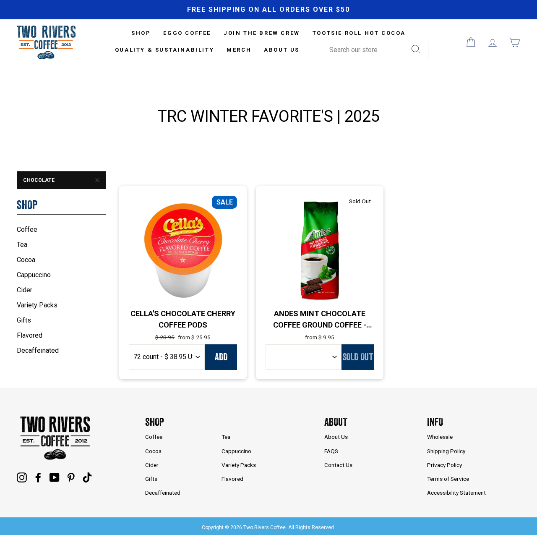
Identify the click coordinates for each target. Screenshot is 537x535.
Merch (239, 50)
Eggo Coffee (187, 33)
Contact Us (338, 465)
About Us (282, 50)
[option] (268, 9)
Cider (24, 290)
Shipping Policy (446, 451)
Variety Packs (37, 305)
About (335, 422)
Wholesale (440, 436)
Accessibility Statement (456, 492)
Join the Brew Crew (262, 33)
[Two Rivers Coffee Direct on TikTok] (87, 477)
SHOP (141, 33)
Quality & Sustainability (164, 50)
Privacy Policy (444, 465)
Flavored (29, 335)
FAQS (331, 451)
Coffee (27, 229)
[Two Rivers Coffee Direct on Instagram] (22, 477)
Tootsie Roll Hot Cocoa (359, 33)
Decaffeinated (38, 350)
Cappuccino (34, 275)
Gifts (24, 320)
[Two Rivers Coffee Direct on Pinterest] (71, 477)
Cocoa (26, 260)
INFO (435, 422)
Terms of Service (448, 478)
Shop (154, 422)
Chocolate (39, 180)
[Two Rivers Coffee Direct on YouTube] (55, 477)
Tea (22, 245)
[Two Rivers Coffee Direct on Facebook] (38, 477)
